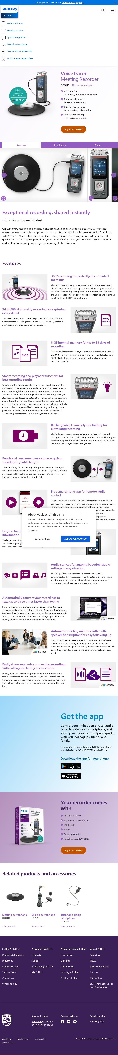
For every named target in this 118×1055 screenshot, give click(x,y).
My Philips (37, 972)
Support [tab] (98, 145)
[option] (44, 175)
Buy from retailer (73, 129)
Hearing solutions (70, 972)
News (93, 961)
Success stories (9, 972)
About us (95, 955)
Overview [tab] (21, 145)
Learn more (32, 530)
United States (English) (72, 2)
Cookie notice (23, 1039)
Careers (94, 972)
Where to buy (9, 984)
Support (36, 961)
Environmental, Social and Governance (101, 985)
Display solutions (69, 978)
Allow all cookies (75, 539)
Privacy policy (40, 1039)
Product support (11, 966)
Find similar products (82, 85)
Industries (7, 961)
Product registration (42, 966)
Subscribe (37, 1021)
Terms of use (7, 1042)
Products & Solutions (13, 955)
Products (36, 955)
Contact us (8, 978)
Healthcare (66, 955)
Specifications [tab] (60, 145)
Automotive (67, 966)
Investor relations (99, 966)
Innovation (96, 978)
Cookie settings (43, 539)
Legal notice (7, 1039)
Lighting (65, 961)
